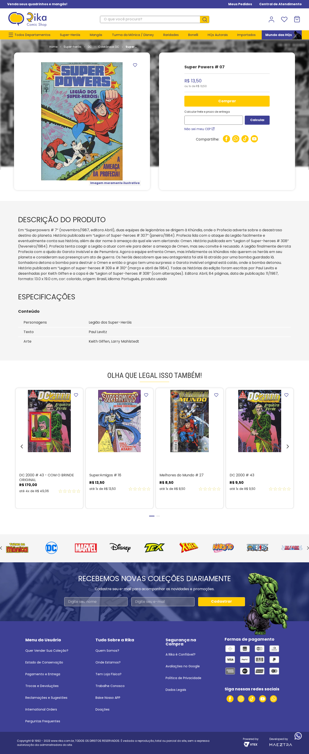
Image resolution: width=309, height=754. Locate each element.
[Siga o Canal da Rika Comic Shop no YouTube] (262, 698)
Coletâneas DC (108, 47)
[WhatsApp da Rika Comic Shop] (273, 698)
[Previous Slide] (1, 548)
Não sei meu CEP (197, 129)
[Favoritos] (284, 19)
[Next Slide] (308, 548)
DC (90, 47)
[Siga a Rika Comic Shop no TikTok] (251, 698)
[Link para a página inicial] (53, 47)
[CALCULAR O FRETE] (257, 120)
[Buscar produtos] (206, 19)
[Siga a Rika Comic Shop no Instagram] (241, 698)
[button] (18, 447)
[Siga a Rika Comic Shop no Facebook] (230, 698)
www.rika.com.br (62, 741)
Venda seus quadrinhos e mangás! (37, 4)
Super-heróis (72, 47)
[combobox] (154, 19)
